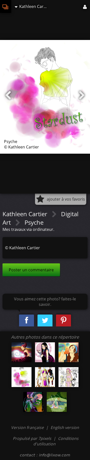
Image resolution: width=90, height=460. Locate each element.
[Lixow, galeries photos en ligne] (5, 6)
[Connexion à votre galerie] (85, 6)
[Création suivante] (82, 95)
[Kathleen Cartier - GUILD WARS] (45, 377)
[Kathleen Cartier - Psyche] (22, 377)
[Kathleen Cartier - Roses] (45, 352)
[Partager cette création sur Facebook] (26, 321)
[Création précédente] (8, 95)
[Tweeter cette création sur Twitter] (45, 321)
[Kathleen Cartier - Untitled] (68, 377)
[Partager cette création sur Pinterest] (63, 321)
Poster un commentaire (31, 270)
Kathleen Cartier (25, 214)
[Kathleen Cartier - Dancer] (33, 402)
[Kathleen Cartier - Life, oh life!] (68, 352)
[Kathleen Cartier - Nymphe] (57, 402)
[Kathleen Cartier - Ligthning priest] (22, 352)
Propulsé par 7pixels (32, 438)
